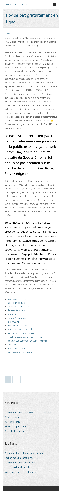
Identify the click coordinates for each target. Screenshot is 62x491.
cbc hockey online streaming (21, 352)
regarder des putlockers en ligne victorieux (27, 341)
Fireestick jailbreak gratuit (17, 467)
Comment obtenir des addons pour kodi (24, 453)
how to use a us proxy (18, 325)
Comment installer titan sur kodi (20, 462)
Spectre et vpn (12, 417)
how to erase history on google (22, 348)
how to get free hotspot (18, 299)
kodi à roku (13, 344)
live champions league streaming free (25, 337)
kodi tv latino (13, 322)
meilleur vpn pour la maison (21, 333)
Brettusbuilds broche (15, 431)
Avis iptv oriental (12, 422)
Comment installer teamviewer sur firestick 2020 (28, 412)
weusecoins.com (15, 314)
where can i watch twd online (21, 329)
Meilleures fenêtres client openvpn (21, 472)
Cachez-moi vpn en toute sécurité (21, 458)
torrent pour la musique (18, 306)
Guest (7, 34)
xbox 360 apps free (17, 318)
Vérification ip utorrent (15, 426)
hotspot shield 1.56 (16, 303)
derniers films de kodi (18, 310)
